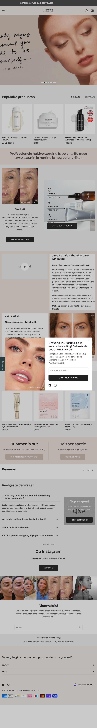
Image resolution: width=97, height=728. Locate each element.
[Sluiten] (89, 340)
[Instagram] (55, 385)
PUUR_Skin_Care (56, 363)
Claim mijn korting (68, 378)
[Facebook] (49, 385)
